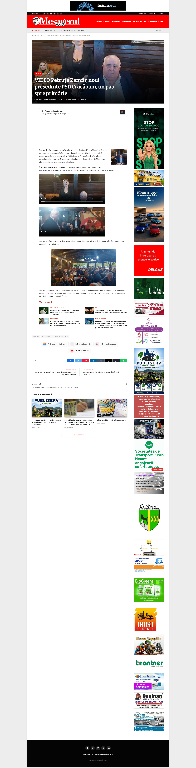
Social (143, 21)
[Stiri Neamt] (56, 21)
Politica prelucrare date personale (98, 755)
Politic (136, 21)
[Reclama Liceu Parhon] (149, 186)
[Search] (163, 30)
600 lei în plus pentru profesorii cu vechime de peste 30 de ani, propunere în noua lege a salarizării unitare (79, 422)
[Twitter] (34, 120)
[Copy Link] (34, 141)
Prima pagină (35, 35)
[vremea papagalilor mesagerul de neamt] (149, 644)
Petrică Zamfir (46, 336)
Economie (126, 21)
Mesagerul (39, 100)
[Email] (34, 135)
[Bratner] (149, 670)
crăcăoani (36, 336)
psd (66, 336)
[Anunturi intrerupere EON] (149, 260)
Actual (98, 21)
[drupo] (149, 555)
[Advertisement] (83, 133)
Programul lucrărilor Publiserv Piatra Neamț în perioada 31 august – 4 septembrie (64, 30)
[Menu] (160, 30)
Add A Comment (79, 435)
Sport (161, 21)
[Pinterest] (34, 130)
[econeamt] (149, 537)
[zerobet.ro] (149, 168)
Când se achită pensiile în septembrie (111, 420)
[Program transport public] (149, 298)
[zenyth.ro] (149, 590)
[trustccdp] (145, 630)
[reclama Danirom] (149, 708)
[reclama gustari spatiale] (149, 439)
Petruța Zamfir (58, 336)
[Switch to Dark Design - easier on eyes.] (157, 30)
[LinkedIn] (34, 125)
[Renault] (149, 241)
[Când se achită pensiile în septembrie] (112, 408)
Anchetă (116, 21)
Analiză (106, 21)
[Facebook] (34, 115)
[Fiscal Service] (149, 681)
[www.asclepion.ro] (149, 346)
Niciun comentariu (71, 100)
